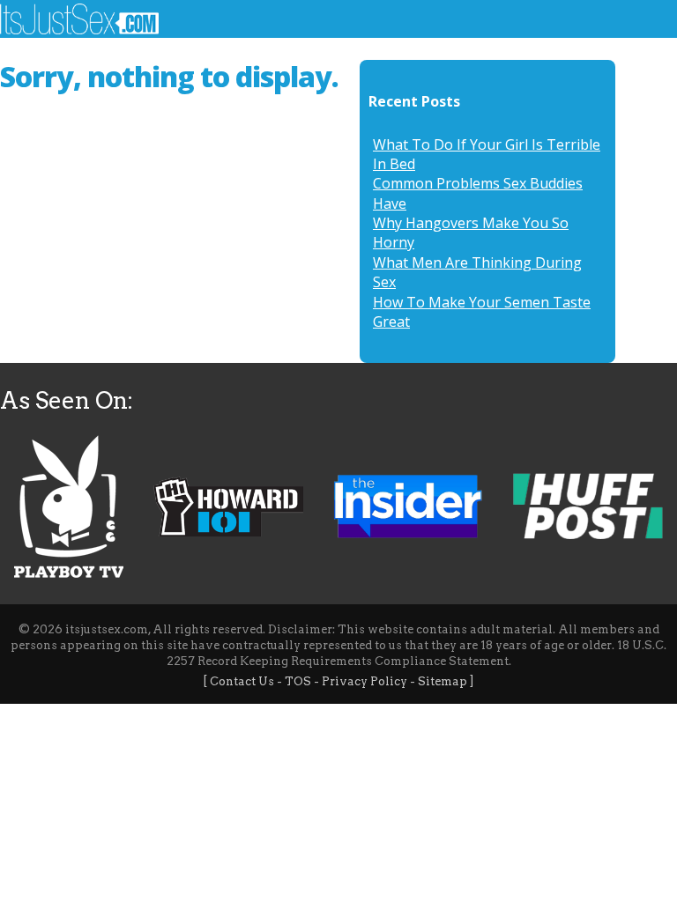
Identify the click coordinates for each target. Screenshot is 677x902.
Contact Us (242, 681)
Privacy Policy (364, 681)
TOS (298, 681)
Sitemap (442, 681)
